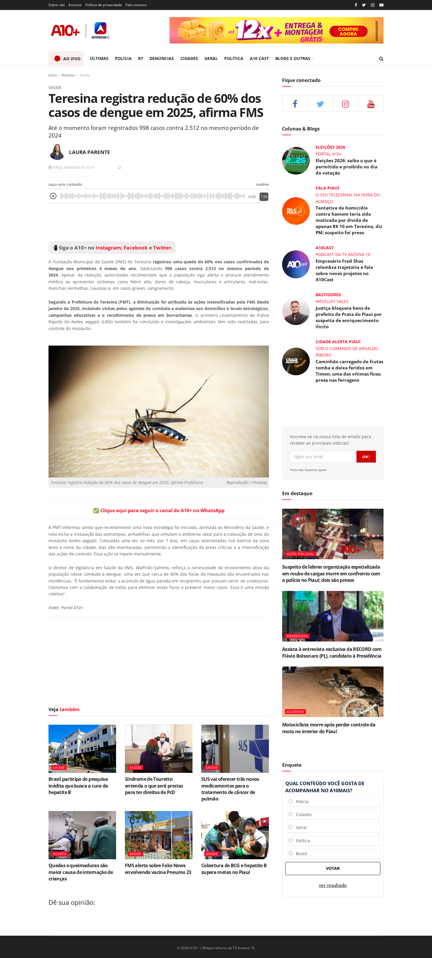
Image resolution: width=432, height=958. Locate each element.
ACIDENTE (295, 711)
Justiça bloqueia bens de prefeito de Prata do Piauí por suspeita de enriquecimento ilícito (349, 317)
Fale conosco (136, 4)
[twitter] (364, 5)
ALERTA (59, 854)
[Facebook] (356, 5)
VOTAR (333, 868)
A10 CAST (259, 58)
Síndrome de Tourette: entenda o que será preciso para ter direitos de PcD (154, 785)
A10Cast (325, 247)
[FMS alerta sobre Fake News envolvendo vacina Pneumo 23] (158, 835)
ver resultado (333, 885)
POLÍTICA (233, 58)
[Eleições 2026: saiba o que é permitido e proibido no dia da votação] (296, 160)
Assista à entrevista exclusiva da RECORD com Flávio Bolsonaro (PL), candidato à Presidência (332, 652)
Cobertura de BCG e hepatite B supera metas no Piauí (234, 868)
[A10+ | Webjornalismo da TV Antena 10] (80, 30)
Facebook (136, 247)
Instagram (107, 247)
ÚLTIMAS (99, 58)
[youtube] (381, 5)
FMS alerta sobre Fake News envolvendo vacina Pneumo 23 (158, 868)
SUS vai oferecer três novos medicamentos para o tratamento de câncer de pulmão (230, 789)
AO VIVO (72, 58)
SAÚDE (59, 767)
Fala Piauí (327, 188)
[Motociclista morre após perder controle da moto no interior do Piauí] (333, 691)
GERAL (211, 58)
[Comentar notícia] (119, 167)
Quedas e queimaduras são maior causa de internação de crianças (80, 872)
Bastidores (328, 294)
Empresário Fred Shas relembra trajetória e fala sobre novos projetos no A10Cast (344, 270)
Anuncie (75, 4)
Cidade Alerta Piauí (338, 341)
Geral (299, 827)
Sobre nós (56, 4)
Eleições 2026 (330, 147)
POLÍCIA (123, 58)
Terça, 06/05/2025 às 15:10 (72, 167)
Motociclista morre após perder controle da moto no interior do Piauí (328, 727)
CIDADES (189, 58)
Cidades (302, 814)
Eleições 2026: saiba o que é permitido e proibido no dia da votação (346, 167)
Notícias (68, 75)
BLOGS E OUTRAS (292, 58)
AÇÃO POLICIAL (300, 554)
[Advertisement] (159, 222)
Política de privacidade (103, 4)
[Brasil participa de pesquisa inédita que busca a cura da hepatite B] (82, 749)
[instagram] (372, 5)
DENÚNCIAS (162, 58)
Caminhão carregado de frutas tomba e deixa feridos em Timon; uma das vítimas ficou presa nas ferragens (349, 371)
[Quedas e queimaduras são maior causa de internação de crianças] (82, 835)
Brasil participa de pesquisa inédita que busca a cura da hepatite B (78, 785)
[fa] (371, 104)
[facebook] (295, 104)
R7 (140, 58)
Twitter (162, 247)
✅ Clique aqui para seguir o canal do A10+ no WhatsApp (159, 510)
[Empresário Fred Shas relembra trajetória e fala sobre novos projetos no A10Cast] (296, 264)
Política (301, 840)
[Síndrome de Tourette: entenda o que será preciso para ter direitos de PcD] (158, 749)
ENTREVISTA (297, 636)
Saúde (85, 75)
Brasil (299, 853)
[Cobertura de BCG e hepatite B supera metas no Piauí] (235, 835)
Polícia (300, 801)
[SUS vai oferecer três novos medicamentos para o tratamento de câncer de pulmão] (235, 749)
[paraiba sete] (277, 30)
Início (52, 75)
